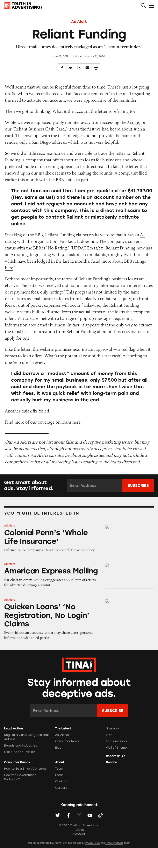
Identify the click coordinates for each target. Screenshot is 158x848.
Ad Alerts (62, 735)
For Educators (116, 741)
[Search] (143, 5)
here (9, 267)
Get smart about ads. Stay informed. (28, 485)
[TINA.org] (79, 664)
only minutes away (73, 122)
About (59, 762)
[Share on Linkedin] (79, 68)
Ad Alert (79, 21)
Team (59, 768)
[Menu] (151, 5)
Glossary (112, 728)
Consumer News (67, 741)
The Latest (63, 728)
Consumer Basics (17, 762)
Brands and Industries (20, 745)
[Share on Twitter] (70, 68)
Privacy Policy (92, 843)
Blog (58, 747)
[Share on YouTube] (89, 815)
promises (63, 349)
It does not (87, 241)
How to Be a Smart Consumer (26, 768)
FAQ (109, 735)
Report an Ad (115, 756)
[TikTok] (100, 815)
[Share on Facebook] (62, 68)
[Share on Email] (87, 68)
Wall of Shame (116, 747)
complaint (128, 173)
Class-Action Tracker (19, 752)
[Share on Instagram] (79, 815)
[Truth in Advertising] (23, 5)
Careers (61, 788)
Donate (111, 762)
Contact (61, 781)
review (39, 362)
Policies (79, 830)
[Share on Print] (96, 68)
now (140, 248)
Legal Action (13, 728)
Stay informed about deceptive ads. (79, 688)
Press (59, 775)
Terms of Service (114, 843)
